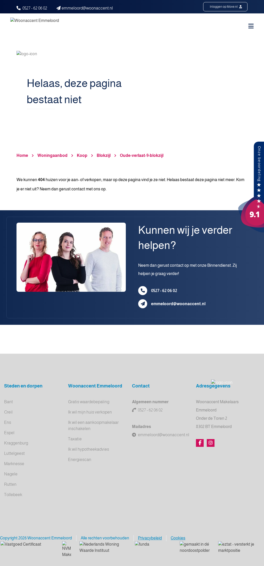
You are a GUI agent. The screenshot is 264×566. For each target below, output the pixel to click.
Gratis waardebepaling (88, 402)
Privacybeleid (150, 538)
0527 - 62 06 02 (34, 8)
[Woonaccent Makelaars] (251, 187)
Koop (82, 155)
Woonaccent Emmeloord (95, 386)
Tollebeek (13, 494)
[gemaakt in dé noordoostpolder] (195, 547)
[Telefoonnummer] (142, 290)
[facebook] (200, 443)
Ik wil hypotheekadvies (88, 449)
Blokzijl (104, 155)
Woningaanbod (52, 155)
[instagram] (210, 443)
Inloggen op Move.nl (224, 7)
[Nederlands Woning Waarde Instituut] (103, 547)
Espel (9, 433)
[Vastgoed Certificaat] (27, 547)
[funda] (153, 547)
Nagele (11, 474)
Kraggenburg (16, 443)
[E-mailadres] (142, 303)
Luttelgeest (14, 453)
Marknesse (14, 464)
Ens (7, 422)
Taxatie (75, 439)
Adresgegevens (213, 386)
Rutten (10, 484)
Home (22, 155)
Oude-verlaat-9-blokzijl (141, 155)
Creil (8, 412)
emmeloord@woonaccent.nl (178, 304)
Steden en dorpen (23, 386)
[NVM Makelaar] (66, 549)
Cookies (178, 538)
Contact (141, 386)
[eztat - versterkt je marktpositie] (236, 547)
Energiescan (79, 459)
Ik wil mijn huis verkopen (90, 412)
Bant (8, 402)
